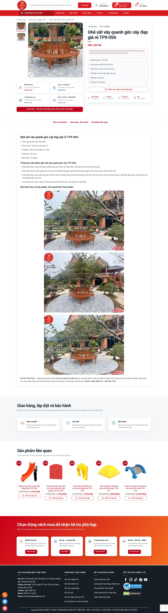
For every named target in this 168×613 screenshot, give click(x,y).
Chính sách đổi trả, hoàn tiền (105, 593)
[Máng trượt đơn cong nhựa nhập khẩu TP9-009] (29, 471)
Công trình (86, 13)
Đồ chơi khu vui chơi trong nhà (76, 601)
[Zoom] (31, 74)
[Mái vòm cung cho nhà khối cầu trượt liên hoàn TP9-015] (135, 471)
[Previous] (32, 49)
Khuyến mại (113, 13)
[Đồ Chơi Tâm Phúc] (22, 5)
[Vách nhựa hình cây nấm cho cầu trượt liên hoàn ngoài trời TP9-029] (55, 471)
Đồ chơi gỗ (69, 593)
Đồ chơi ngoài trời (37, 19)
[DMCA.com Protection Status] (132, 593)
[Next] (79, 49)
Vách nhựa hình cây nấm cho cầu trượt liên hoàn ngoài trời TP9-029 (55, 488)
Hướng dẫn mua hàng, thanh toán (107, 584)
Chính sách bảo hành (102, 597)
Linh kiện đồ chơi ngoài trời (61, 19)
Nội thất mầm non (72, 584)
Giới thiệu (73, 13)
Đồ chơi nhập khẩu (72, 588)
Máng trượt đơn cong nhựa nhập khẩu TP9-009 (29, 487)
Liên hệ (126, 13)
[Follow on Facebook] (125, 580)
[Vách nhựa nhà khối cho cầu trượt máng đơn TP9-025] (82, 471)
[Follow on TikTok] (135, 580)
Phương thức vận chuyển (103, 588)
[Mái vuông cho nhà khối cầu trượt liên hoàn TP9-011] (109, 471)
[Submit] (84, 5)
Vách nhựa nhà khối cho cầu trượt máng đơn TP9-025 (82, 488)
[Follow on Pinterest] (140, 580)
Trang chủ (60, 13)
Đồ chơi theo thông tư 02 (74, 597)
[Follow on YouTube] (145, 580)
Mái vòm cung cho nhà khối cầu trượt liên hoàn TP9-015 (135, 488)
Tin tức (99, 13)
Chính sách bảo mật (102, 579)
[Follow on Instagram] (130, 580)
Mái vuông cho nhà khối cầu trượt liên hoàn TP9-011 (109, 488)
